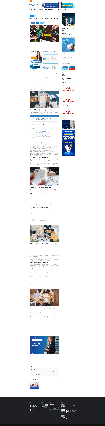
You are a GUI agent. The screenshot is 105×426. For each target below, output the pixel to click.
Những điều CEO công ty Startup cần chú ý (45, 306)
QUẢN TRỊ (57, 9)
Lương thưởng (51, 408)
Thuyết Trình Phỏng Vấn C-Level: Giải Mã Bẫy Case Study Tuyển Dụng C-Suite (71, 411)
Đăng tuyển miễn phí (64, 60)
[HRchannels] (34, 5)
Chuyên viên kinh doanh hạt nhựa (68, 105)
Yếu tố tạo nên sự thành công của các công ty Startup (44, 185)
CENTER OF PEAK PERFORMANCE (49, 9)
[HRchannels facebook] (36, 374)
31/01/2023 (40, 20)
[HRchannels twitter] (39, 374)
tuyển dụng (44, 356)
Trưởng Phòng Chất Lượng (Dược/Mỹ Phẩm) (68, 116)
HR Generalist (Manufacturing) (42, 131)
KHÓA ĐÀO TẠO (63, 9)
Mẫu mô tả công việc (71, 57)
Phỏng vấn (57, 407)
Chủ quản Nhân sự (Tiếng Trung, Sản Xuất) (44, 118)
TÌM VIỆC (35, 9)
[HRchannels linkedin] (38, 374)
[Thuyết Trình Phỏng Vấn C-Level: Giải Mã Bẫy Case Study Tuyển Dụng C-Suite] (63, 410)
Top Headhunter (70, 60)
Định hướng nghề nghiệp (52, 404)
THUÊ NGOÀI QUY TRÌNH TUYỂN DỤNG (44, 406)
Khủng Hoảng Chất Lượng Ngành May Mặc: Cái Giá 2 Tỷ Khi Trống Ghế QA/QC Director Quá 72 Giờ (71, 406)
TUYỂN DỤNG (41, 9)
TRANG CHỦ (30, 9)
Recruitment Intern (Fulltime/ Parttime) (43, 127)
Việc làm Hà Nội (56, 408)
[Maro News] (75, 9)
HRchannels (34, 20)
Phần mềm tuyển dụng (64, 57)
